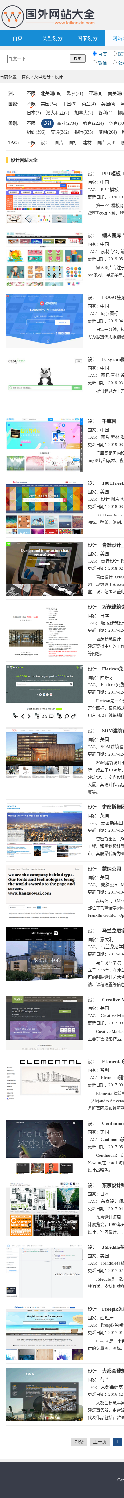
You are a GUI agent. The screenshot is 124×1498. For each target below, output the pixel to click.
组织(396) (36, 132)
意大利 (107, 939)
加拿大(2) (83, 112)
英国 (104, 815)
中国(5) (69, 104)
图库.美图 (106, 142)
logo (105, 313)
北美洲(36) (51, 93)
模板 (114, 189)
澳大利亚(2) (57, 112)
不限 (31, 93)
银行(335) (83, 132)
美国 (104, 491)
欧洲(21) (75, 93)
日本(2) (34, 112)
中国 (104, 182)
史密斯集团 (112, 823)
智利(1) (105, 112)
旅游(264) (107, 132)
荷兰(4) (89, 104)
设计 (47, 123)
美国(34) (49, 104)
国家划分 (87, 38)
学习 (115, 251)
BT (121, 54)
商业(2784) (67, 123)
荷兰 (104, 1379)
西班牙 (107, 677)
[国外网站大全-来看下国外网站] (48, 7)
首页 (17, 38)
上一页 (100, 1442)
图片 (59, 142)
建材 (87, 142)
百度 (102, 54)
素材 (105, 251)
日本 (104, 615)
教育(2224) (93, 123)
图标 (73, 142)
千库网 (109, 421)
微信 (102, 63)
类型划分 (52, 38)
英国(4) (108, 104)
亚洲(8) (95, 93)
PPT (105, 189)
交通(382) (60, 132)
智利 (104, 1070)
